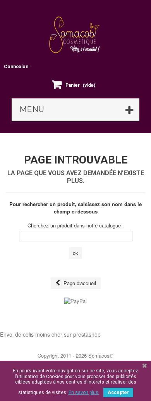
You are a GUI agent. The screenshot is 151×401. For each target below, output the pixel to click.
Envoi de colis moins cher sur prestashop (50, 334)
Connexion (16, 66)
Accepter (118, 392)
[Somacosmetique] (75, 35)
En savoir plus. (84, 392)
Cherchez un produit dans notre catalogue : (75, 225)
